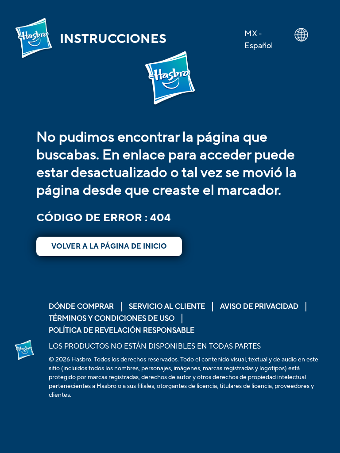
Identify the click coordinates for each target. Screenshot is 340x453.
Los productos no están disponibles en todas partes (155, 346)
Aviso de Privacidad (259, 306)
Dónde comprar (81, 306)
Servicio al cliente (167, 306)
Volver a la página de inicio (109, 246)
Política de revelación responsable (121, 330)
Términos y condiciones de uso (111, 318)
